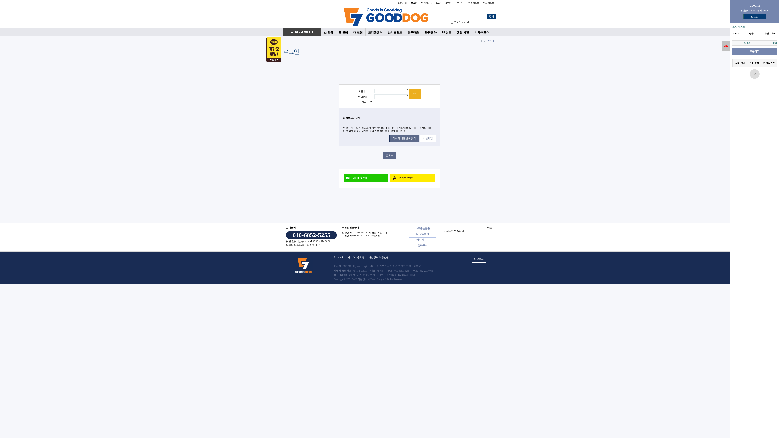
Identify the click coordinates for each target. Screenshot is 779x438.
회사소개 (338, 257)
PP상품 (446, 32)
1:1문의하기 (422, 234)
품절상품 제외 (461, 22)
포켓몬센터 (375, 32)
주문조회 (754, 63)
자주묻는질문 (422, 228)
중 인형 (343, 32)
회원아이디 (363, 91)
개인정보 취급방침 (379, 257)
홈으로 (389, 155)
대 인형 (358, 32)
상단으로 (479, 258)
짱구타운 (413, 32)
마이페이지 (426, 2)
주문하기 (755, 51)
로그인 (754, 16)
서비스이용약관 (356, 257)
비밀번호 (362, 96)
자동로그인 (367, 102)
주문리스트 (473, 2)
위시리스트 (488, 2)
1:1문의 (447, 2)
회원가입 (402, 2)
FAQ (438, 2)
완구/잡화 (430, 32)
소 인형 (328, 32)
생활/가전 (463, 32)
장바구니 (459, 2)
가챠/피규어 (482, 32)
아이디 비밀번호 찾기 (404, 138)
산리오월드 (395, 32)
